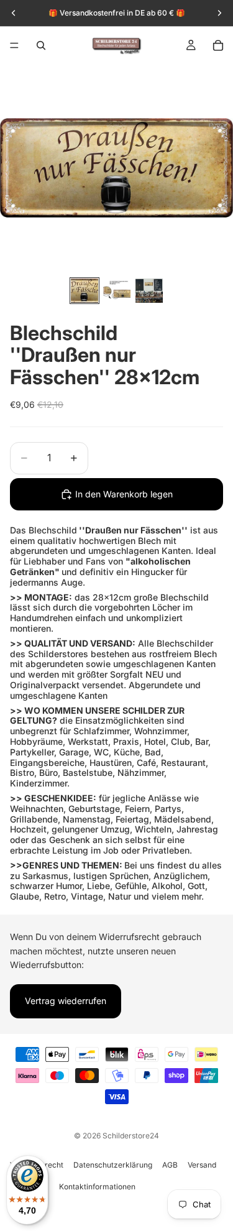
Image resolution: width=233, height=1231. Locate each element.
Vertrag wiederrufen (65, 1000)
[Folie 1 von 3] (84, 291)
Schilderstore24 (131, 1135)
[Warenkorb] (218, 45)
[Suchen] (41, 45)
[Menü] (14, 45)
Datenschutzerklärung (112, 1164)
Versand (202, 1164)
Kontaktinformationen (97, 1186)
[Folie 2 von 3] (116, 291)
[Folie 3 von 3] (149, 291)
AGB (170, 1164)
